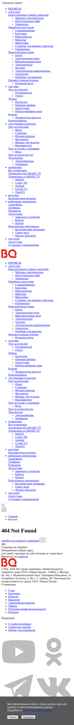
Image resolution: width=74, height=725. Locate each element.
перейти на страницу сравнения (20, 540)
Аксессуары (22, 108)
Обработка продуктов (21, 27)
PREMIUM (14, 8)
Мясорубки (21, 42)
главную (23, 556)
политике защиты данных (38, 710)
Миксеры (20, 39)
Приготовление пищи (21, 52)
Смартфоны (15, 204)
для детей (13, 238)
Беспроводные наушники (30, 229)
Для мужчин (15, 157)
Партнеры (14, 593)
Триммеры (21, 164)
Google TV (21, 189)
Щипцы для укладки (27, 142)
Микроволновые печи (28, 61)
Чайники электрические (29, 18)
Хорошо (13, 717)
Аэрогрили (21, 74)
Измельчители (23, 36)
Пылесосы (21, 102)
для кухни (14, 11)
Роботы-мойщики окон (28, 111)
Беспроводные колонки (22, 198)
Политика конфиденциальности (27, 609)
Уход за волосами (18, 126)
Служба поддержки (19, 623)
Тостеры (20, 67)
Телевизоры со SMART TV (24, 176)
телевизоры (15, 167)
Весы (18, 151)
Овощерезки (22, 49)
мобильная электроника (22, 201)
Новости (13, 596)
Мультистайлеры (25, 136)
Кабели (19, 220)
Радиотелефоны (17, 120)
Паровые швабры (25, 105)
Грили (18, 55)
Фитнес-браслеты (25, 235)
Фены (18, 129)
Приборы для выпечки (28, 77)
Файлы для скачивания (21, 630)
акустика (13, 195)
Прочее (19, 223)
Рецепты (13, 612)
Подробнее (28, 717)
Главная (13, 516)
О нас (11, 590)
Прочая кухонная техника (23, 80)
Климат (12, 114)
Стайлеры (21, 133)
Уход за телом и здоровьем (23, 148)
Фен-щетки (21, 139)
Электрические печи (27, 58)
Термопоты (21, 24)
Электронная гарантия (21, 602)
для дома (13, 86)
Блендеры (21, 33)
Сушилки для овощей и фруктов (34, 46)
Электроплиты (24, 64)
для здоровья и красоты (22, 123)
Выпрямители (23, 145)
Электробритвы (24, 161)
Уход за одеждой (18, 89)
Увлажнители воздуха (28, 117)
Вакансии (14, 599)
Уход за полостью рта (20, 154)
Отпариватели (23, 92)
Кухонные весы (24, 83)
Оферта (12, 605)
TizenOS (20, 192)
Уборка (12, 98)
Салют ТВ (21, 182)
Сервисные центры (19, 627)
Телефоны (14, 207)
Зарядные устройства (27, 217)
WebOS (19, 179)
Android (19, 185)
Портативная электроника (23, 226)
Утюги (19, 95)
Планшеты (14, 210)
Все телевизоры (17, 170)
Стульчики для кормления (23, 245)
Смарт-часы (22, 232)
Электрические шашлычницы (32, 70)
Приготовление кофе (27, 21)
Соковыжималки (25, 30)
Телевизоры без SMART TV (24, 173)
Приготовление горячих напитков (28, 14)
